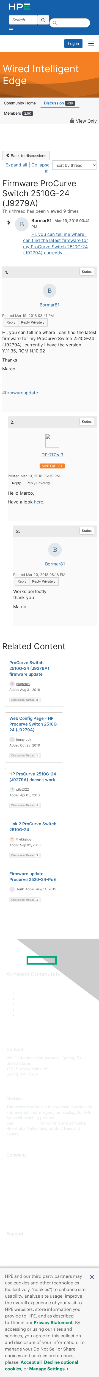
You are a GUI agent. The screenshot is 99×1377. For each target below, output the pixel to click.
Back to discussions (28, 155)
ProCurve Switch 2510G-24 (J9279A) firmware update (29, 668)
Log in (73, 43)
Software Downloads (24, 1266)
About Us (14, 1163)
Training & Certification (26, 1258)
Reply (11, 322)
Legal (11, 1212)
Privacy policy (19, 1196)
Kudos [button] (87, 272)
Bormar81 (49, 305)
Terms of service (21, 1204)
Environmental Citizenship (29, 1188)
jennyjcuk (23, 739)
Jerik (20, 889)
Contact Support (21, 1250)
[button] (92, 1276)
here (38, 502)
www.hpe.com (27, 1123)
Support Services (21, 1242)
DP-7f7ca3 (52, 454)
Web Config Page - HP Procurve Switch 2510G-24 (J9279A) (34, 724)
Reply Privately (33, 322)
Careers (13, 1171)
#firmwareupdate (20, 392)
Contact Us (16, 1179)
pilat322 (22, 789)
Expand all (16, 165)
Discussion (58, 103)
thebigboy (24, 839)
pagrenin (23, 684)
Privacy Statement (53, 1322)
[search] (43, 20)
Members (17, 113)
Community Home (20, 103)
